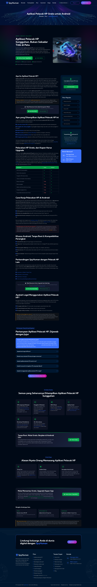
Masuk (74, 2)
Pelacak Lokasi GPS (67, 101)
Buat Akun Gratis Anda (32, 288)
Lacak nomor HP (37, 559)
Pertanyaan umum (59, 564)
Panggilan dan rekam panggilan (24, 126)
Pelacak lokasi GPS (38, 573)
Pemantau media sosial (39, 564)
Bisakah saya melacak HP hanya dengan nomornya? (29, 356)
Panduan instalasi (58, 559)
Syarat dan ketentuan (55, 584)
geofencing (26, 409)
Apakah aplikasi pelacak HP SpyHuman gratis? (28, 339)
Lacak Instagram (37, 568)
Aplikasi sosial (20, 132)
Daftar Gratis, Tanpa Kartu (25, 58)
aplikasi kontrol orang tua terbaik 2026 (46, 497)
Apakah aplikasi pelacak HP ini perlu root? (27, 361)
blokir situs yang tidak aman (22, 425)
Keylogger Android (40, 575)
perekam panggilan (42, 410)
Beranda (23, 2)
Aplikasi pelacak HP (38, 557)
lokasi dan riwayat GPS (24, 407)
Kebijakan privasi (64, 584)
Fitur (37, 2)
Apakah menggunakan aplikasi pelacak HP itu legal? (29, 371)
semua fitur (55, 141)
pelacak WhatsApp (32, 132)
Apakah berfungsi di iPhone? (24, 351)
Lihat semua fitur (67, 123)
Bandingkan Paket (44, 288)
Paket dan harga (58, 561)
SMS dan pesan (20, 130)
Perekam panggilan (38, 570)
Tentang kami (30, 2)
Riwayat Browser (67, 120)
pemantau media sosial (74, 409)
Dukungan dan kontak (59, 568)
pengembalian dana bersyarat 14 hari (49, 162)
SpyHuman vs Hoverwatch (22, 274)
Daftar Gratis (71, 86)
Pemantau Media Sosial (68, 116)
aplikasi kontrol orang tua (29, 143)
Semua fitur (57, 557)
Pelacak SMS (66, 108)
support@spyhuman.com (71, 143)
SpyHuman (26, 584)
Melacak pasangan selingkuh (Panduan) (42, 577)
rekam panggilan (37, 345)
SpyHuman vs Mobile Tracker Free (24, 272)
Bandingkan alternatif (39, 561)
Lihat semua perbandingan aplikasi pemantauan (26, 278)
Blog (56, 570)
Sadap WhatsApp (38, 566)
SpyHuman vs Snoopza (22, 276)
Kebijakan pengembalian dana (75, 584)
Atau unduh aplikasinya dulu (71, 89)
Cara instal (42, 2)
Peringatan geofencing (22, 137)
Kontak (54, 2)
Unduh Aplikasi (39, 58)
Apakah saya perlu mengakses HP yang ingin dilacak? (29, 366)
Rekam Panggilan (67, 105)
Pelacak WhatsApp (67, 112)
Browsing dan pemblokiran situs (24, 134)
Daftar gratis (85, 2)
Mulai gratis (71, 542)
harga (17, 162)
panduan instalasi (34, 220)
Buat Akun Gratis (33, 111)
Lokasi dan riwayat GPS (22, 124)
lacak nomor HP (47, 221)
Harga (49, 2)
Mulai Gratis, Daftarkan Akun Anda (37, 375)
